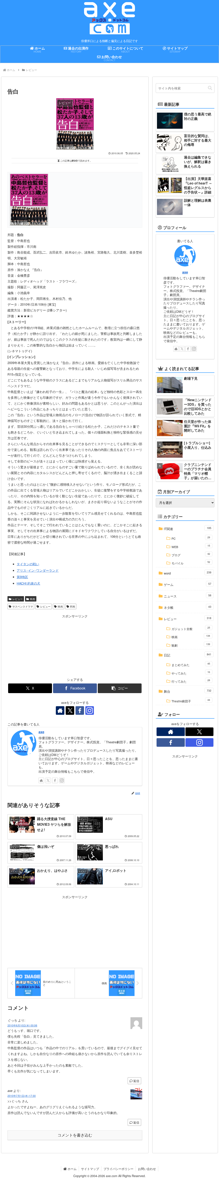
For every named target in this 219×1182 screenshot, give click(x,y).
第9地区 (22, 576)
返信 (136, 1081)
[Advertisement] (41, 646)
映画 (32, 599)
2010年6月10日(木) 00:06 (22, 1025)
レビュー (17, 599)
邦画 (72, 606)
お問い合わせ (147, 1169)
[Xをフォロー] (70, 710)
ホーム (72, 1169)
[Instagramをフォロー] (89, 710)
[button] (120, 688)
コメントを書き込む (75, 1135)
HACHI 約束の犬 (28, 583)
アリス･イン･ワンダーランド (38, 570)
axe (41, 731)
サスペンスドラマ (22, 606)
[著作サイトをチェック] (60, 710)
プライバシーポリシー (118, 1169)
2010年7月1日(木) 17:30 (21, 1095)
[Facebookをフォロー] (79, 710)
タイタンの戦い (28, 564)
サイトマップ (90, 1169)
